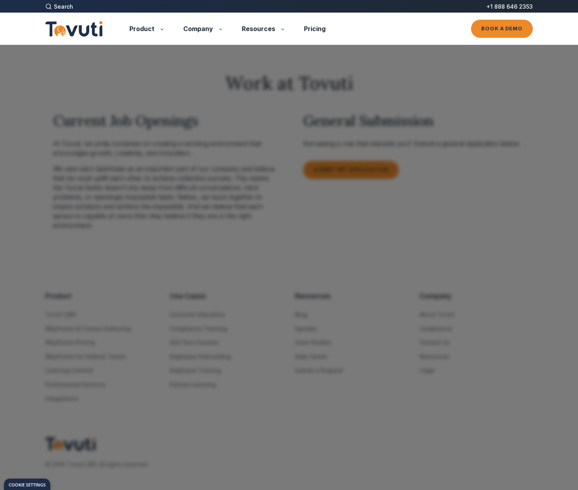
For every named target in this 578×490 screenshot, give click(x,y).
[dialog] (27, 484)
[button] (65, 6)
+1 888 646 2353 (509, 6)
